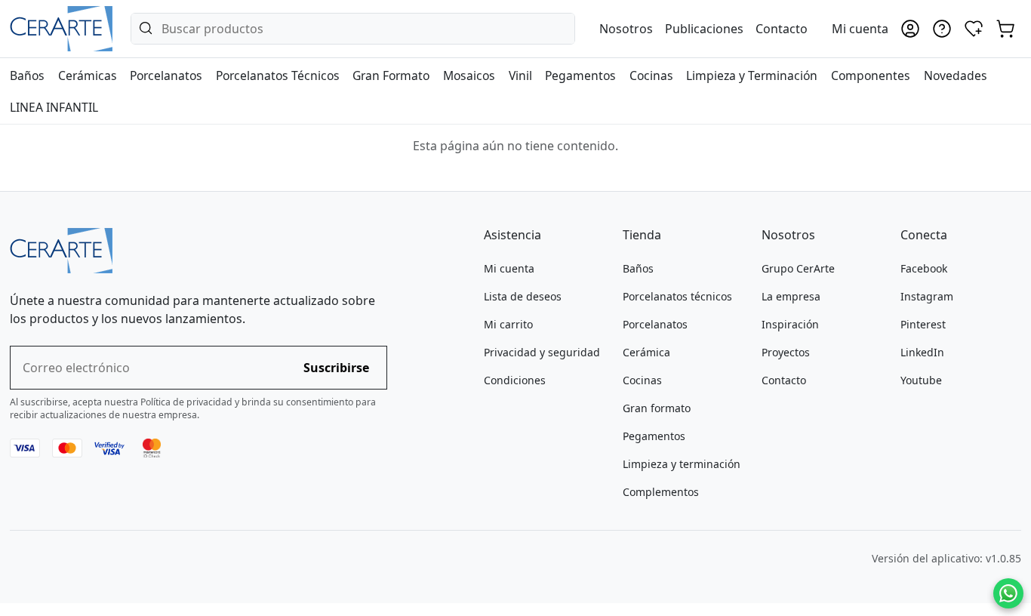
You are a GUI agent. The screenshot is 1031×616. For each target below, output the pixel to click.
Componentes (870, 75)
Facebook (923, 268)
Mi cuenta (509, 268)
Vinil (520, 75)
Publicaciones (704, 28)
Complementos (661, 492)
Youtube (921, 380)
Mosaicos (469, 75)
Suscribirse (336, 367)
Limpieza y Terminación (751, 75)
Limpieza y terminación (681, 464)
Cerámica (646, 352)
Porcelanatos (166, 75)
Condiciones (515, 380)
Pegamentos (580, 75)
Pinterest (923, 324)
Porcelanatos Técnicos (278, 75)
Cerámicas (87, 75)
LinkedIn (922, 352)
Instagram (926, 296)
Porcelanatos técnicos (677, 296)
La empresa (791, 296)
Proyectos (786, 352)
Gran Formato (390, 75)
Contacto (782, 28)
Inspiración (790, 324)
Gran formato (657, 408)
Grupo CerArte (798, 268)
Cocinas (651, 75)
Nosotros (626, 28)
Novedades (955, 75)
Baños (27, 75)
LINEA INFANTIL (54, 107)
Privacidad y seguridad (542, 352)
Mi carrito (508, 324)
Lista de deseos (523, 296)
